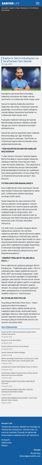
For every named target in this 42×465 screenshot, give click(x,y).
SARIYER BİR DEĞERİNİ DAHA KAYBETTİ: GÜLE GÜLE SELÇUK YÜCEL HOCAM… (19, 399)
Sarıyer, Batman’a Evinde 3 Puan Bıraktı (14, 346)
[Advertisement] (21, 35)
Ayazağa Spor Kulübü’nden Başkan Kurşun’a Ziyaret (19, 367)
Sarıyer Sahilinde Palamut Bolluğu (13, 352)
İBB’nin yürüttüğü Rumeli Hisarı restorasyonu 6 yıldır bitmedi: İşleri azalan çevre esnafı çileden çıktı (19, 360)
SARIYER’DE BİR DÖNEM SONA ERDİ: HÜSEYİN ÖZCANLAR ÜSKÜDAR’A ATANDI (17, 391)
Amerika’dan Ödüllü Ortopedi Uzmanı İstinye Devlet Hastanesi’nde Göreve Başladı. (19, 374)
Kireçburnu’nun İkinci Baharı (11, 340)
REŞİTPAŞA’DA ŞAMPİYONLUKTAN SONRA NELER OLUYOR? (18, 382)
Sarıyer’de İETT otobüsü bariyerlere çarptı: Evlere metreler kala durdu (18, 333)
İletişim (4, 445)
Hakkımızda (6, 443)
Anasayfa (4, 8)
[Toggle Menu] (37, 3)
